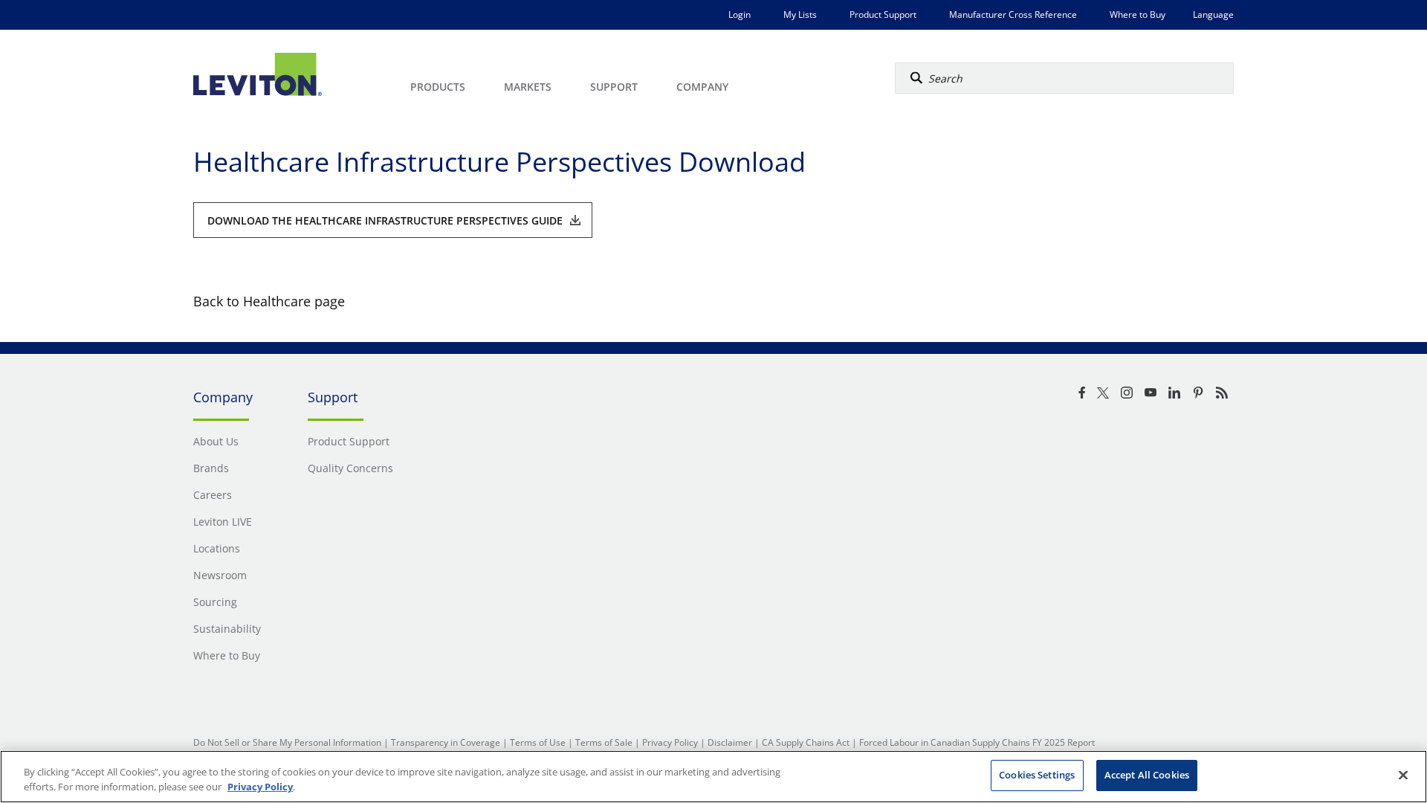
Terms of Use (538, 742)
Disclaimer (730, 742)
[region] (713, 776)
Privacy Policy (670, 742)
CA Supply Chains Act (806, 742)
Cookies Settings (1037, 774)
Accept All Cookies (1146, 774)
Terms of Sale (603, 742)
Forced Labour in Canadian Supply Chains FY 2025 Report (977, 742)
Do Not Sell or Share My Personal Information (287, 742)
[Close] (1403, 774)
